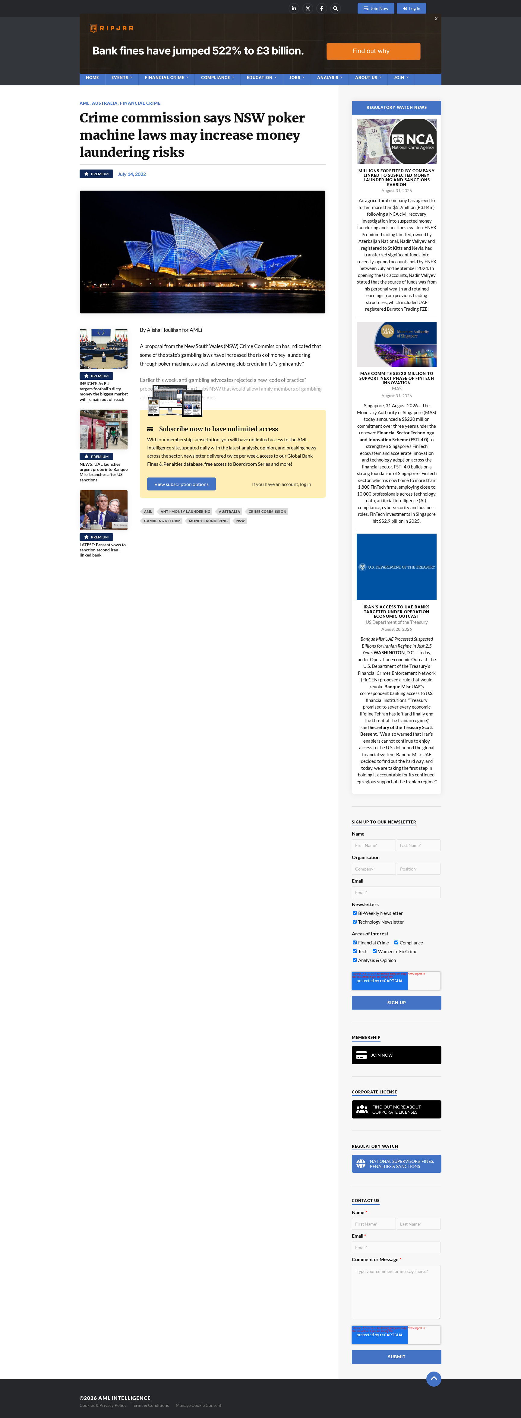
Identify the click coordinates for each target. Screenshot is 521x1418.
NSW (240, 521)
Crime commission (267, 511)
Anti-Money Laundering (185, 511)
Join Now (379, 8)
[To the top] (433, 1379)
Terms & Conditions (150, 1405)
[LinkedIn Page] (294, 8)
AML (85, 103)
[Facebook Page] (321, 8)
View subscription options (181, 484)
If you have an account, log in (281, 484)
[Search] (335, 8)
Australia (105, 103)
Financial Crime (140, 103)
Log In (414, 8)
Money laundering (208, 521)
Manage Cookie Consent (198, 1405)
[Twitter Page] (307, 8)
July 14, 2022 (132, 174)
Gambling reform (162, 521)
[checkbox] (396, 919)
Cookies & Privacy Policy (103, 1405)
